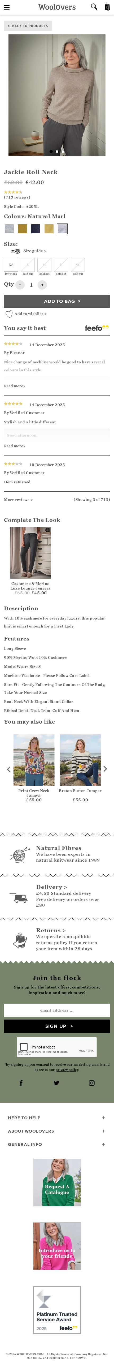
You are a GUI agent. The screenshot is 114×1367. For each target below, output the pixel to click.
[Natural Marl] (62, 228)
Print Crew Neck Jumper (33, 792)
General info (25, 1144)
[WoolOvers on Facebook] (22, 1083)
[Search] (94, 7)
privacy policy (67, 1070)
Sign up (55, 1026)
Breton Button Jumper (80, 790)
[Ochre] (22, 228)
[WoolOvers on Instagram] (92, 1083)
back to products (30, 25)
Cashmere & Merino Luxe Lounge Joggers (30, 585)
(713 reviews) (17, 197)
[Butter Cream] (49, 228)
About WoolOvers (31, 1131)
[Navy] (35, 228)
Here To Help (24, 1118)
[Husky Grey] (9, 228)
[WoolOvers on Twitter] (57, 1083)
